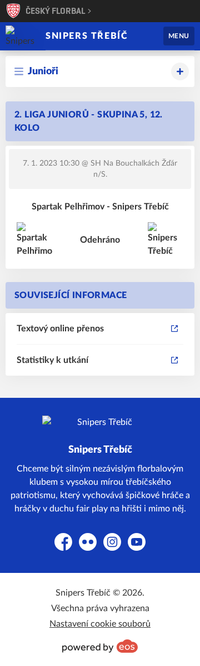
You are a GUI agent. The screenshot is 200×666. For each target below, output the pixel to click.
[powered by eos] (100, 646)
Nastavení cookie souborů (100, 623)
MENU (178, 36)
